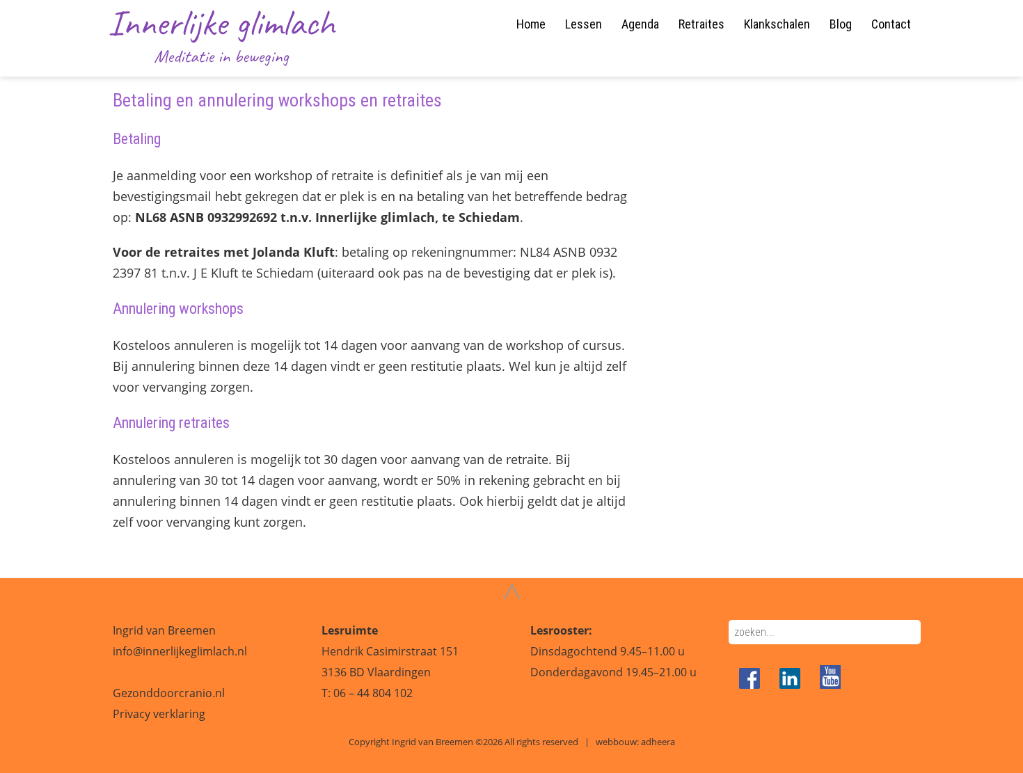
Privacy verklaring (159, 714)
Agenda (640, 24)
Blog (841, 24)
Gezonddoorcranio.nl (169, 693)
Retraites (701, 24)
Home (531, 24)
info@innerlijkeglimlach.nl (180, 651)
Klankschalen (777, 24)
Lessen (583, 24)
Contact (891, 24)
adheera (658, 741)
